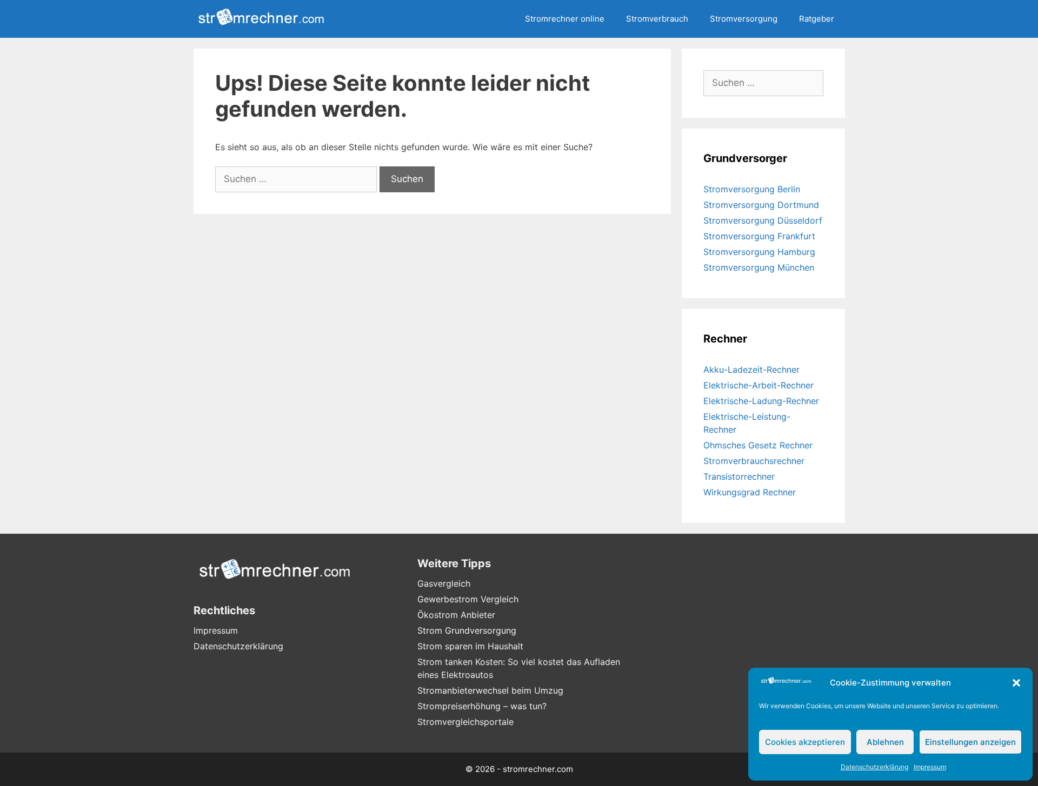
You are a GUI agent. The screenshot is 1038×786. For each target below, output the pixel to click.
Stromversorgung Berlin (751, 189)
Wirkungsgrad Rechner (749, 492)
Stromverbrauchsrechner (753, 460)
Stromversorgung (743, 19)
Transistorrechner (739, 476)
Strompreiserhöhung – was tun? (482, 706)
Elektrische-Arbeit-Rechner (758, 385)
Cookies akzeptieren (805, 742)
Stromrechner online (564, 19)
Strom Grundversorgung (466, 630)
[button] (1016, 682)
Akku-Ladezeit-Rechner (751, 369)
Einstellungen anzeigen (970, 742)
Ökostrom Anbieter (456, 614)
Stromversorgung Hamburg (759, 251)
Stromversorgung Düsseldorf (762, 220)
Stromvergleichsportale (465, 721)
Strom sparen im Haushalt (470, 646)
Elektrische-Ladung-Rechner (761, 400)
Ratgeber (816, 19)
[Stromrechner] (264, 19)
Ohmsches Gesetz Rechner (758, 445)
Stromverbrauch (657, 19)
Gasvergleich (443, 583)
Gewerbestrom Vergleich (467, 599)
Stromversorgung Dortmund (761, 204)
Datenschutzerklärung (874, 767)
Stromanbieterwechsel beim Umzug (490, 690)
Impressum (930, 767)
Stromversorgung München (758, 267)
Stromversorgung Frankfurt (759, 236)
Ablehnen (885, 742)
